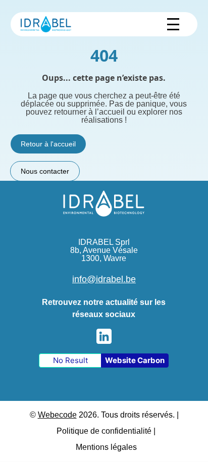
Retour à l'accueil (48, 144)
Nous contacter (45, 171)
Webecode (57, 414)
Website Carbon (135, 360)
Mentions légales (106, 447)
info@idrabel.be (104, 279)
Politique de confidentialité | (106, 431)
